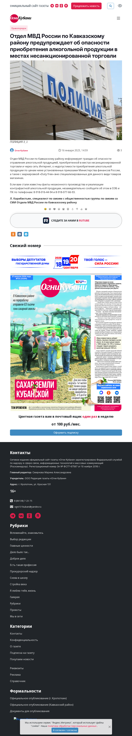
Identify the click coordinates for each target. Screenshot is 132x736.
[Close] (109, 726)
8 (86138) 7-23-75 (23, 500)
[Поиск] (110, 6)
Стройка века (18, 584)
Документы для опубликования (29, 711)
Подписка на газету (22, 653)
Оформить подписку (66, 432)
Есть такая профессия (23, 565)
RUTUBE (84, 220)
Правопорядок (18, 28)
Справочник (17, 681)
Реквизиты (17, 668)
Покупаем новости (22, 659)
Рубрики (15, 603)
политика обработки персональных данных (72, 725)
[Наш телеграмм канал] (52, 6)
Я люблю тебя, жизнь (23, 590)
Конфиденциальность (24, 640)
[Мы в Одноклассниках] (62, 6)
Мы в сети (16, 616)
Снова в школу (19, 578)
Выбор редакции (20, 539)
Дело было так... (19, 552)
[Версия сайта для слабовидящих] (120, 6)
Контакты (16, 633)
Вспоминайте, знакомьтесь (26, 533)
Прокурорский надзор (24, 571)
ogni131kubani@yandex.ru (27, 506)
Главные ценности (21, 545)
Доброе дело (18, 558)
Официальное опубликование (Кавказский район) (41, 704)
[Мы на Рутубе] (66, 6)
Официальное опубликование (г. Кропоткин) (38, 698)
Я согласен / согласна (65, 730)
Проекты (15, 610)
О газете (15, 646)
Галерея (14, 597)
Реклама (15, 674)
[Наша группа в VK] (57, 6)
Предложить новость (86, 6)
